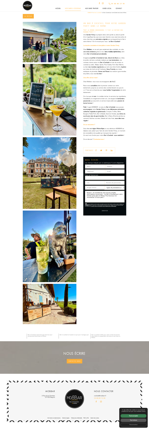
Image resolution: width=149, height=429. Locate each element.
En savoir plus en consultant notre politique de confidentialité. (103, 206)
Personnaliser (133, 424)
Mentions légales (65, 417)
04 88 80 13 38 (118, 4)
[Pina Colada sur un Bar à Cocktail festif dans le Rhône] (49, 100)
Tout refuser (133, 420)
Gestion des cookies (95, 417)
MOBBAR (89, 12)
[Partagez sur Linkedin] (111, 150)
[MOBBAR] (27, 5)
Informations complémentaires (54, 417)
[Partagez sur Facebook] (95, 150)
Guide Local (107, 8)
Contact (119, 8)
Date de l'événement (91, 175)
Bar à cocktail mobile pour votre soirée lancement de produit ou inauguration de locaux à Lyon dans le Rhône (105, 336)
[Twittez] (101, 150)
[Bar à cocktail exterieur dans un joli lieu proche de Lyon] (49, 173)
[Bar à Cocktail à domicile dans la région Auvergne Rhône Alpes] (49, 42)
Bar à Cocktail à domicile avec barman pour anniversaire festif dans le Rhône (40, 335)
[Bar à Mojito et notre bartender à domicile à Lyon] (49, 246)
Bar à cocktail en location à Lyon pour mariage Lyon (74, 334)
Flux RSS (87, 417)
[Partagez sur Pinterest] (106, 150)
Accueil (58, 8)
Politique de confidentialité (76, 417)
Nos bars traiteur (91, 8)
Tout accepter (133, 416)
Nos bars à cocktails (73, 8)
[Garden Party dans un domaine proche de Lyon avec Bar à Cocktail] (49, 304)
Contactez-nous (74, 361)
